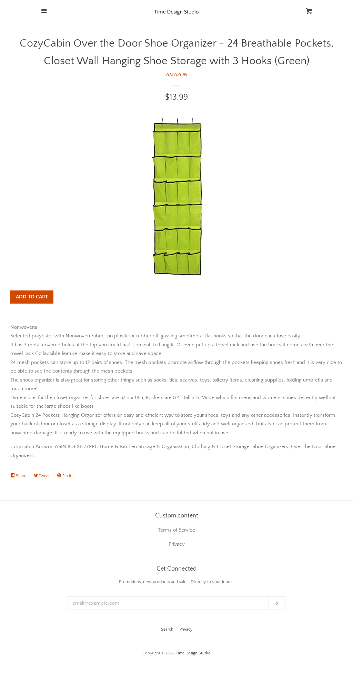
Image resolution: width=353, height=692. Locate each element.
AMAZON (177, 75)
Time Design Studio (193, 653)
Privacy (186, 629)
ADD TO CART (32, 297)
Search (167, 629)
